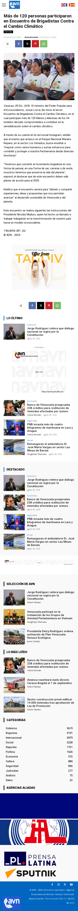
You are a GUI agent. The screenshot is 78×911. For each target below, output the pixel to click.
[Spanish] (73, 4)
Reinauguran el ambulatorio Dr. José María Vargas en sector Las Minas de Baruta (48, 447)
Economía (32, 401)
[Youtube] (71, 884)
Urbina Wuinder (34, 415)
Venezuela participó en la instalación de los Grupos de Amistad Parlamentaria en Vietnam (49, 615)
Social (8, 31)
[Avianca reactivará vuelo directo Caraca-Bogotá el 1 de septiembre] (14, 685)
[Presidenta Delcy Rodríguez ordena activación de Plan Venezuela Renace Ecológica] (14, 636)
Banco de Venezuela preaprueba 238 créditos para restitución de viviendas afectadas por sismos (48, 408)
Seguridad (32, 421)
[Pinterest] (35, 43)
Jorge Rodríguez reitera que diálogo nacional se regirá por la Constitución (50, 332)
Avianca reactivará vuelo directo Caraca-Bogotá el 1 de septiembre (49, 681)
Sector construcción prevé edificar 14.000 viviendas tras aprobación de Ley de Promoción (50, 703)
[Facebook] (18, 43)
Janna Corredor (33, 641)
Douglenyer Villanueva (36, 454)
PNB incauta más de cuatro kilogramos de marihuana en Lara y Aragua (50, 428)
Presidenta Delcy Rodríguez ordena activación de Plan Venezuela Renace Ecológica (50, 634)
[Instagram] (58, 884)
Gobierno (31, 325)
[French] (68, 4)
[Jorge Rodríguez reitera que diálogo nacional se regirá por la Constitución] (14, 332)
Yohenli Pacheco (34, 602)
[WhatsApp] (43, 43)
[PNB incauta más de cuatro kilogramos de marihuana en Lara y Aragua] (14, 428)
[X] (27, 43)
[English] (63, 4)
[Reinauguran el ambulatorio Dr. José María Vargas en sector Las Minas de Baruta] (14, 447)
